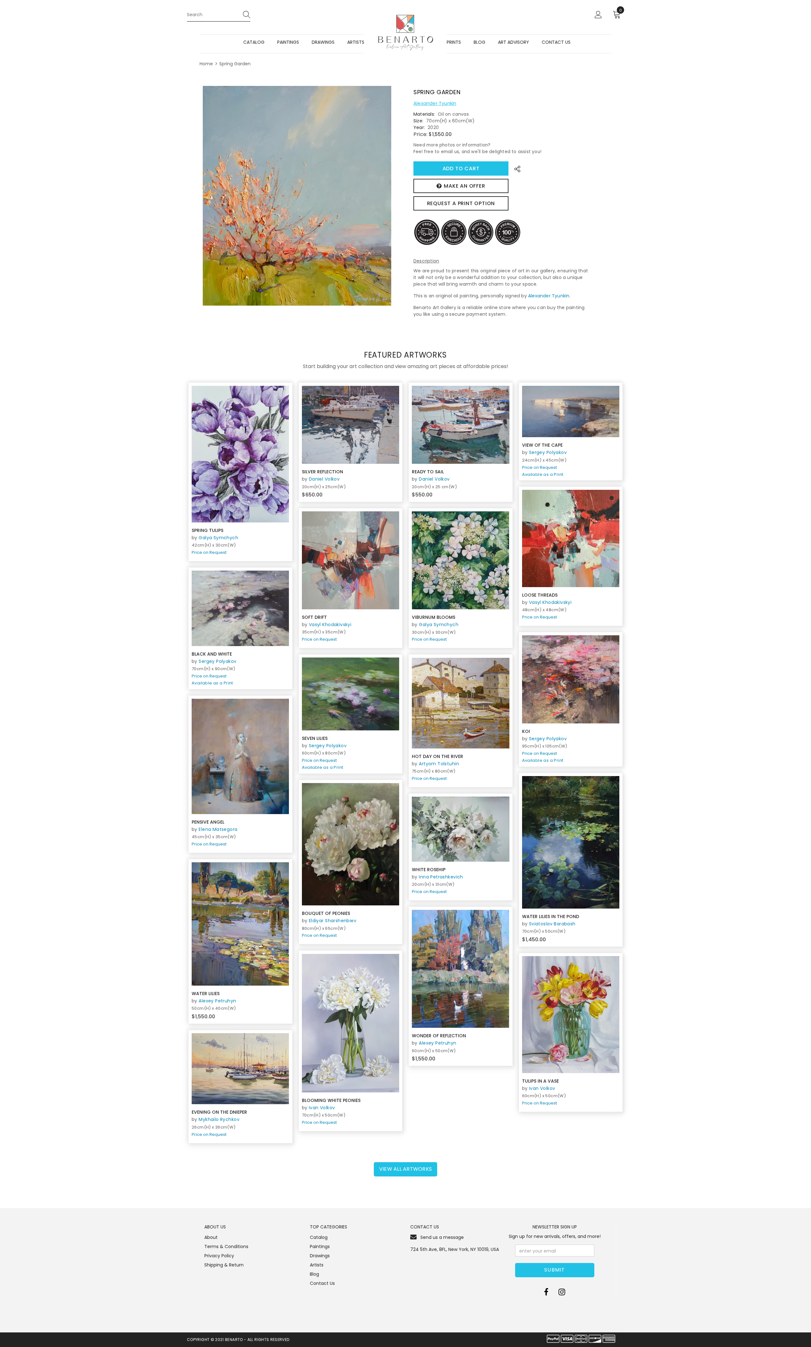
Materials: (424, 114)
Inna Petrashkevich (441, 877)
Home (206, 64)
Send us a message (442, 1237)
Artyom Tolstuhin (439, 764)
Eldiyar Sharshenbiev (332, 920)
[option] (297, 196)
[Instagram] (562, 1292)
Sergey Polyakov (548, 452)
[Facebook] (546, 1292)
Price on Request (209, 552)
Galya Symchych (218, 537)
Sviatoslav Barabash (552, 924)
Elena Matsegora (218, 829)
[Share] (515, 168)
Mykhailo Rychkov (219, 1119)
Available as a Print (543, 474)
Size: (418, 121)
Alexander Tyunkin (434, 103)
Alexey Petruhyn (217, 1001)
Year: (419, 127)
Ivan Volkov (322, 1107)
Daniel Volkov (324, 479)
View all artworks (405, 1169)
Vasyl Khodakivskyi (550, 602)
